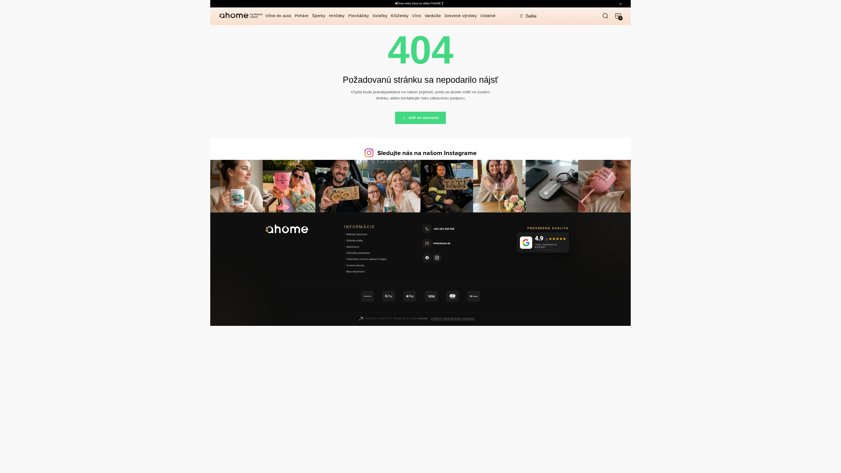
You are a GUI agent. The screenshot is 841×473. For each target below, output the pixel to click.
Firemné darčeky (355, 265)
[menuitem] (278, 15)
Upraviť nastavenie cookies (453, 318)
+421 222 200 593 (443, 229)
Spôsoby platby (354, 240)
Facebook (427, 257)
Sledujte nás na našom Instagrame (427, 152)
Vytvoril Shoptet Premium (385, 318)
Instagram (437, 257)
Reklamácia (352, 247)
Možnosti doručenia (356, 234)
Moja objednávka (355, 271)
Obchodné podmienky (358, 253)
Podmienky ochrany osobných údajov (366, 259)
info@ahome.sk (441, 243)
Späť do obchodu (424, 118)
